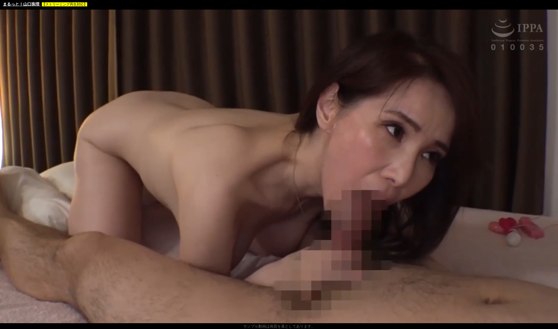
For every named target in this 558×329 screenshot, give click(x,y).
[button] (17, 318)
